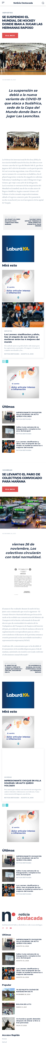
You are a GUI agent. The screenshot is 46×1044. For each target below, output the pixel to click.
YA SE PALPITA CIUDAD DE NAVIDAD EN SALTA (27, 991)
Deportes (7, 13)
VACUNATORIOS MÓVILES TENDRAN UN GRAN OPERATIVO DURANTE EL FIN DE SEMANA (33, 222)
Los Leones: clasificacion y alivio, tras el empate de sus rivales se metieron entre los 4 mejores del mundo (22, 338)
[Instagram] (7, 928)
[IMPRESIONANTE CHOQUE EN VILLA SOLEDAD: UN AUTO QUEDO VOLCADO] (8, 417)
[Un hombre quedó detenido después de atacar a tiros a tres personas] (8, 1023)
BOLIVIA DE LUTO (23, 1004)
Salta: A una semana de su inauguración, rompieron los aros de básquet (28, 429)
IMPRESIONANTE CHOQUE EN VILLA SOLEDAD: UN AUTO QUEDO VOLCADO (29, 414)
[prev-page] (3, 361)
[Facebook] (3, 928)
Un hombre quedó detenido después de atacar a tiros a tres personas (28, 1021)
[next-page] (7, 361)
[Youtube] (11, 928)
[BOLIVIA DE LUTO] (8, 1009)
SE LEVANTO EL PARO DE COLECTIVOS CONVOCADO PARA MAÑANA (12, 221)
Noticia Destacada (11, 354)
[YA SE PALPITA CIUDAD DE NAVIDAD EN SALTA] (8, 994)
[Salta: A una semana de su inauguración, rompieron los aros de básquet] (8, 432)
